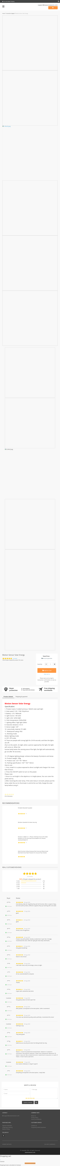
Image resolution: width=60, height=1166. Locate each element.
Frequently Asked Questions (38, 1127)
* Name (6, 1089)
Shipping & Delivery (7, 1127)
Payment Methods (7, 1125)
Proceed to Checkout (30, 1163)
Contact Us (34, 1125)
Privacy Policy (34, 1117)
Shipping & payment (22, 696)
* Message (34, 1089)
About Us (33, 1115)
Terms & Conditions (36, 1119)
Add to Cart (47, 670)
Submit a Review (28, 1102)
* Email (5, 1093)
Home (3, 13)
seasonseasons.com (30, 1152)
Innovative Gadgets (10, 13)
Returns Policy (6, 1129)
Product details (8, 696)
